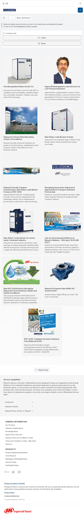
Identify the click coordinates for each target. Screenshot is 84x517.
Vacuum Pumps (10, 462)
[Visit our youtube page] (19, 472)
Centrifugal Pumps (12, 465)
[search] (80, 3)
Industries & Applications (14, 428)
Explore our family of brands (14, 483)
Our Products (10, 425)
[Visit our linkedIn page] (13, 472)
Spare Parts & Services (13, 435)
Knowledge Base (11, 431)
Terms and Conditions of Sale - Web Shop (20, 441)
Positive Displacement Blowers (16, 452)
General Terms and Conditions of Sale (19, 438)
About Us (8, 444)
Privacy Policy (9, 492)
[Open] (80, 10)
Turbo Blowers (10, 456)
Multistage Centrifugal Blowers (16, 459)
